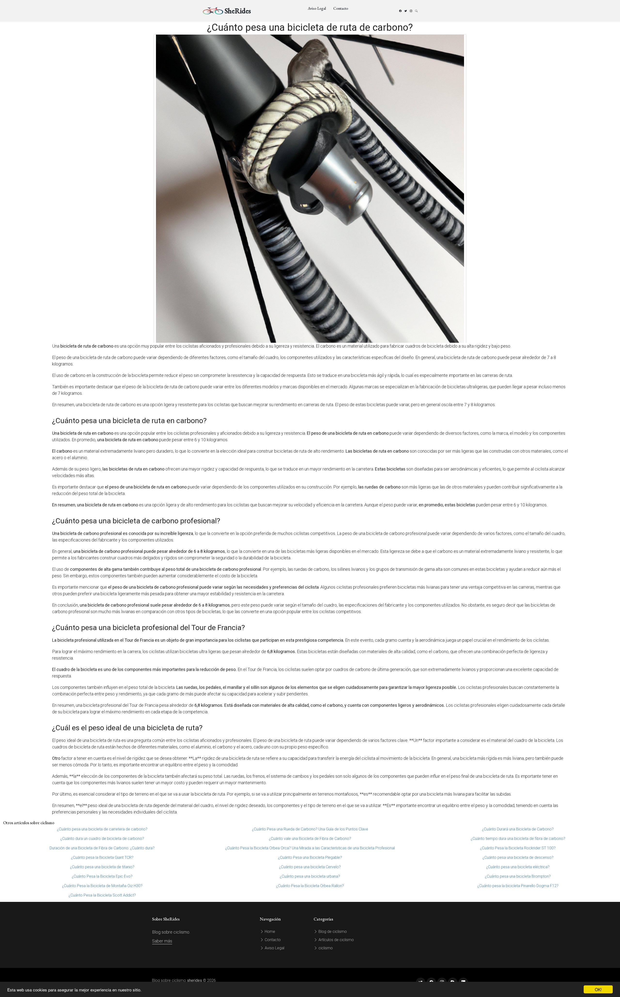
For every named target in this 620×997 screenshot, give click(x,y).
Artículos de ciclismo (336, 939)
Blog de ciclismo (332, 931)
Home (269, 931)
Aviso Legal (317, 8)
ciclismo (325, 948)
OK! (598, 989)
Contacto (340, 8)
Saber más (162, 941)
